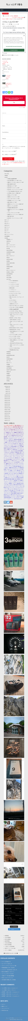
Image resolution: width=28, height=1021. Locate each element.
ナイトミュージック (9, 466)
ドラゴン (17, 474)
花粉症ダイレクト (10, 432)
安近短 (14, 491)
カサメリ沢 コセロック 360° (14, 198)
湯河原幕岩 (10, 359)
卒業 (9, 440)
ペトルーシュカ (11, 442)
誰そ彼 (15, 449)
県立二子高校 (14, 452)
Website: (4, 138)
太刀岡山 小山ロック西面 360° (14, 193)
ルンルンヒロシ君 (14, 477)
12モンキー (22, 453)
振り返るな (18, 425)
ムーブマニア (9, 472)
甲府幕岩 (10, 368)
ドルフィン (11, 481)
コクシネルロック (11, 270)
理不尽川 (16, 457)
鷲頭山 (9, 375)
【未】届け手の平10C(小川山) (16, 343)
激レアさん (16, 473)
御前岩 (9, 351)
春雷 (14, 484)
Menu (2, 10)
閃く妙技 (11, 490)
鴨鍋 (17, 476)
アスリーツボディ (11, 436)
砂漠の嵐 (5, 479)
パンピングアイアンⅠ (16, 459)
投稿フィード (4, 1006)
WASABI (15, 480)
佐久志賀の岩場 (11, 263)
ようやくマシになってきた (15, 293)
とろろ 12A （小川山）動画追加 (11, 15)
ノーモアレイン (13, 289)
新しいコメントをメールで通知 (9, 151)
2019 (8, 405)
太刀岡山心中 (20, 432)
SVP (20, 446)
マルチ (7, 229)
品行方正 (15, 427)
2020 (8, 404)
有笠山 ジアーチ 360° (12, 195)
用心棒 (22, 477)
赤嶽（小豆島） (11, 272)
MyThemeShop (13, 1019)
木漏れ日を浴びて (20, 493)
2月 (8, 391)
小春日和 (13, 435)
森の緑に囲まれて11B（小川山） (17, 327)
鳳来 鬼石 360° (11, 216)
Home (3, 18)
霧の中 (12, 491)
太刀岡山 (10, 277)
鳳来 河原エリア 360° (12, 202)
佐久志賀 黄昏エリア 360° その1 (14, 180)
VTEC (12, 460)
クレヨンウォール (11, 246)
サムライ (21, 486)
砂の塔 (19, 440)
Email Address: (5, 132)
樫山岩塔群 (10, 266)
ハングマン (15, 470)
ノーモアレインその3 (14, 284)
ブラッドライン (12, 433)
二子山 (9, 360)
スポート (8, 223)
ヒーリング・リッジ (16, 438)
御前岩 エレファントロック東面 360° (16, 214)
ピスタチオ (16, 428)
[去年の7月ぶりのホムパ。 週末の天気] (14, 519)
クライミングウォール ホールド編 (9, 965)
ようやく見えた (13, 300)
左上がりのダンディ (19, 435)
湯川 (9, 268)
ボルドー (9, 477)
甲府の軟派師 (13, 446)
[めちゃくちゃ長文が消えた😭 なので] (14, 768)
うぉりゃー (15, 483)
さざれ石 (16, 450)
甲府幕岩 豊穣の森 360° (13, 207)
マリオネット (18, 497)
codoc (24, 107)
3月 (8, 389)
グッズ (7, 219)
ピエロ (17, 433)
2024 (8, 396)
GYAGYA (17, 484)
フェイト (20, 476)
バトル (21, 491)
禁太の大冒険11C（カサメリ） (8, 971)
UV (21, 479)
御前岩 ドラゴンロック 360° (14, 196)
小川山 (10, 18)
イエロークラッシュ (12, 453)
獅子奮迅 (20, 473)
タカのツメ (6, 450)
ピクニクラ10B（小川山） (15, 336)
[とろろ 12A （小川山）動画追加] (7, 67)
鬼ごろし (21, 428)
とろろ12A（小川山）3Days (18, 17)
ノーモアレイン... (13, 282)
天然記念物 (6, 497)
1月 (8, 393)
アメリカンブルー (16, 469)
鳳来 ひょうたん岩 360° (13, 205)
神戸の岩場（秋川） (12, 369)
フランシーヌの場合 (18, 445)
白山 (9, 243)
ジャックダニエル (20, 449)
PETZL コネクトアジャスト (7, 977)
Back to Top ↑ (20, 1019)
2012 (8, 418)
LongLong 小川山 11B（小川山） (8, 84)
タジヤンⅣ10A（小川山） (15, 338)
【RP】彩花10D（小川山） (15, 319)
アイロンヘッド (7, 455)
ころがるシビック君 (8, 452)
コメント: (4, 113)
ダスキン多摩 (6, 449)
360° (5, 24)
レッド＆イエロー (11, 244)
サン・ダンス (11, 450)
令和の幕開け (20, 450)
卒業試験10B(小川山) (14, 349)
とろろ (18, 480)
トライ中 (8, 232)
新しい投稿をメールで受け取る (9, 154)
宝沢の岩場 (10, 259)
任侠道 (11, 470)
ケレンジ (10, 427)
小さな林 (16, 462)
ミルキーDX (6, 484)
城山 (9, 380)
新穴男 (18, 453)
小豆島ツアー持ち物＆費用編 (8, 975)
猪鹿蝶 (10, 467)
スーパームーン (19, 481)
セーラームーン (15, 472)
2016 (8, 411)
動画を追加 (12, 287)
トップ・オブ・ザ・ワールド (13, 431)
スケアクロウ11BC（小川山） (16, 334)
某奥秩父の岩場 (11, 252)
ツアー (7, 230)
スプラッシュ (16, 460)
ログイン (3, 1004)
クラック (8, 227)
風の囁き (6, 473)
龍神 (17, 470)
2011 (8, 420)
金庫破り (13, 479)
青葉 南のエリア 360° (12, 185)
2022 (8, 400)
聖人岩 (9, 371)
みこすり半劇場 (19, 467)
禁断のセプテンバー (10, 463)
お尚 (8, 433)
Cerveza (22, 483)
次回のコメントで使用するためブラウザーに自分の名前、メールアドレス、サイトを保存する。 (13, 147)
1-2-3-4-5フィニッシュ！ (15, 291)
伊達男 (21, 480)
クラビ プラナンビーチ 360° (14, 212)
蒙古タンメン (8, 460)
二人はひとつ (10, 484)
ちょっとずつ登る (10, 1018)
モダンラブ (8, 435)
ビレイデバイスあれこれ (7, 963)
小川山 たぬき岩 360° (12, 178)
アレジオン (16, 463)
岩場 (7, 18)
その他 (7, 173)
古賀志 (9, 253)
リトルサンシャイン (10, 498)
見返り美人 (6, 438)
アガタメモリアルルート (17, 494)
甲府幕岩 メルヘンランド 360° (14, 200)
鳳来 (9, 373)
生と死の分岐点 (9, 459)
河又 (9, 357)
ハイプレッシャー (10, 462)
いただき (10, 438)
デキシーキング (11, 473)
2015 (8, 413)
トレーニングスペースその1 (8, 973)
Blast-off (19, 477)
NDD (15, 498)
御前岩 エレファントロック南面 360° (16, 204)
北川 (9, 377)
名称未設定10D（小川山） (15, 329)
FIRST (12, 440)
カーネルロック (11, 255)
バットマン (13, 497)
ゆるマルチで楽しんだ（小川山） (17, 305)
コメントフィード (5, 1008)
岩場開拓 (8, 236)
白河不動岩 (10, 250)
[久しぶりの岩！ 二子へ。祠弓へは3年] (14, 810)
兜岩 (9, 264)
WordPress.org (5, 1010)
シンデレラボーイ (9, 425)
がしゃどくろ (7, 429)
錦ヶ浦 (16, 479)
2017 (8, 409)
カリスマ (18, 429)
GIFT (20, 470)
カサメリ (10, 362)
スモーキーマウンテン (11, 474)
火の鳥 (14, 481)
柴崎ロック (10, 239)
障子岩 (9, 241)
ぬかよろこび (7, 490)
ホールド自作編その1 (6, 961)
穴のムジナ (14, 448)
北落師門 (15, 493)
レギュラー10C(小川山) (15, 348)
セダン (17, 443)
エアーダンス (13, 455)
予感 (11, 494)
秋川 (9, 257)
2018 (8, 407)
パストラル (17, 487)
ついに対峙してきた (6, 988)
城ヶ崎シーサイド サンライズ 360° (15, 189)
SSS (12, 467)
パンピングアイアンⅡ (18, 442)
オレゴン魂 (11, 449)
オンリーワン (12, 487)
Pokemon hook (19, 498)
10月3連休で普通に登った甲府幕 (9, 979)
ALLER (14, 443)
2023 (8, 398)
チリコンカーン (9, 428)
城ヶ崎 (9, 378)
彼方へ (19, 462)
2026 (8, 386)
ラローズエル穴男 (17, 490)
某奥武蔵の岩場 (11, 355)
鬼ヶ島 (15, 467)
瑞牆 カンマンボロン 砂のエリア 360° (16, 182)
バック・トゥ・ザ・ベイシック (10, 476)
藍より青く (20, 452)
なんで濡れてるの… (14, 295)
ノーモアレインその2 (14, 286)
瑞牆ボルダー (10, 366)
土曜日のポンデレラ (14, 303)
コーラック (21, 474)
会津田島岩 (10, 273)
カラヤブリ (18, 455)
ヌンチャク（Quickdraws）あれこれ (9, 969)
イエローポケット (20, 448)
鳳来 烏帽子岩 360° (12, 184)
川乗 (9, 248)
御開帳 (15, 432)
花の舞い (6, 436)
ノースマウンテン (11, 457)
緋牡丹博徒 (9, 479)
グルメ (7, 221)
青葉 (9, 261)
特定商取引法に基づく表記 (10, 953)
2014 (7, 415)
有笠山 (9, 353)
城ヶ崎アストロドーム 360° (13, 187)
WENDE (9, 497)
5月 (8, 387)
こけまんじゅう (9, 469)
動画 (7, 175)
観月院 (15, 439)
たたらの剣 (21, 469)
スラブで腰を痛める (14, 280)
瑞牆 (9, 364)
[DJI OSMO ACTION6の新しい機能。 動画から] (14, 789)
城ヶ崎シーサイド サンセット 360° (15, 218)
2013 (8, 416)
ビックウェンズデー (19, 436)
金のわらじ (15, 440)
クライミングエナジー (15, 486)
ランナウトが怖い (13, 301)
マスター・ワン (7, 470)
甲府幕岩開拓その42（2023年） (8, 967)
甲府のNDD (15, 466)
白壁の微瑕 (19, 439)
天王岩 (9, 275)
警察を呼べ (20, 466)
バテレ (18, 446)
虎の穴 (19, 427)
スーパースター (11, 445)
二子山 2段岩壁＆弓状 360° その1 (15, 191)
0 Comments (14, 24)
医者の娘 (18, 483)
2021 (8, 402)
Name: (3, 125)
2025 (8, 395)
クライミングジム (9, 234)
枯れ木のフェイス (7, 494)
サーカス (11, 443)
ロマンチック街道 (10, 493)
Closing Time (9, 448)
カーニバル (18, 491)
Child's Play (12, 429)
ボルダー (8, 225)
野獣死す (10, 483)
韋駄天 (19, 479)
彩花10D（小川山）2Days (15, 317)
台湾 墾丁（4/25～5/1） (7, 992)
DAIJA (20, 484)
